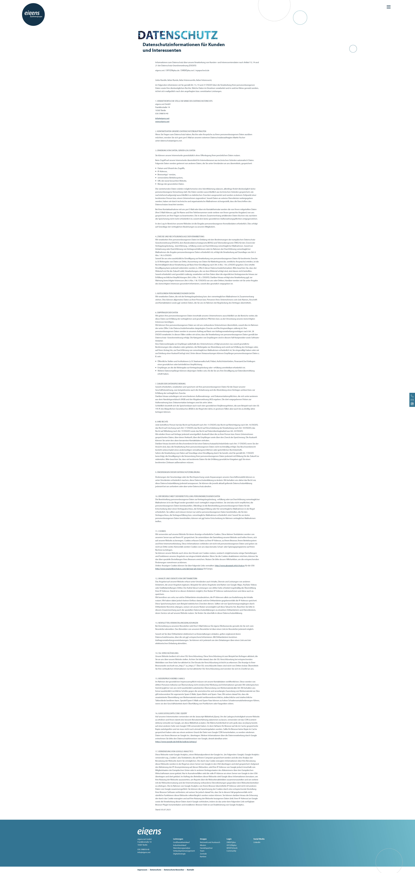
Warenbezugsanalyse (181, 848)
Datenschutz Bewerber (174, 869)
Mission (203, 845)
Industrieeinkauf (179, 845)
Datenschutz (155, 869)
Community (231, 851)
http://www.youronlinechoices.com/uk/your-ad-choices (179, 568)
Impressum (142, 869)
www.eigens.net (162, 121)
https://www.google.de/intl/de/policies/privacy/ (176, 741)
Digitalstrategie (179, 853)
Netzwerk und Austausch (210, 842)
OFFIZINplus (231, 845)
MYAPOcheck (232, 848)
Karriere (203, 856)
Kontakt (190, 869)
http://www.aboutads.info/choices (230, 565)
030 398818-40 (143, 849)
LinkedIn (256, 842)
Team (202, 851)
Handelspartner (206, 848)
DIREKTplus (231, 842)
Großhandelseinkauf (181, 842)
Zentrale (203, 853)
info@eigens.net (162, 118)
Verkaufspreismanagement (184, 851)
